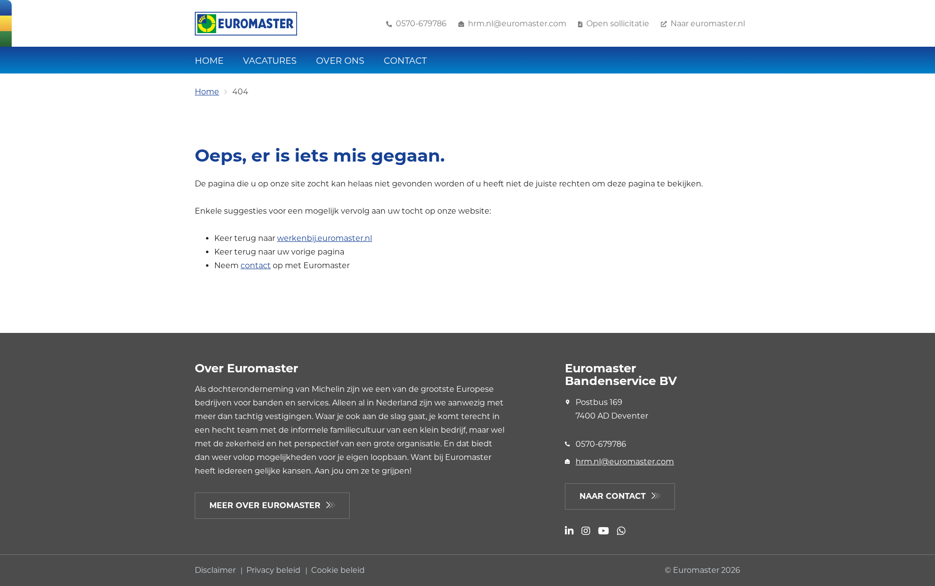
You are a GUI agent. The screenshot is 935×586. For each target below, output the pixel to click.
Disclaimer (216, 570)
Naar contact (613, 496)
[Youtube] (603, 532)
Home (209, 60)
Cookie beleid (338, 570)
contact (256, 265)
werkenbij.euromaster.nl (324, 238)
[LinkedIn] (569, 532)
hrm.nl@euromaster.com (625, 461)
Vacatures (270, 60)
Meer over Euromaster (264, 505)
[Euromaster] (246, 23)
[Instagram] (585, 532)
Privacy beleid (274, 570)
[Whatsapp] (621, 532)
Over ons (340, 60)
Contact (405, 60)
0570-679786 (601, 444)
